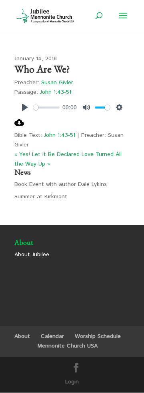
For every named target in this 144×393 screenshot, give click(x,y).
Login (72, 382)
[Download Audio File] (19, 126)
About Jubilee (31, 255)
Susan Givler (57, 83)
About (22, 336)
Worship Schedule (98, 336)
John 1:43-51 (55, 92)
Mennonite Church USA (68, 346)
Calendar (52, 336)
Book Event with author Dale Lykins (60, 184)
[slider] (46, 107)
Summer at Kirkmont (40, 197)
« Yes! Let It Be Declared (47, 154)
